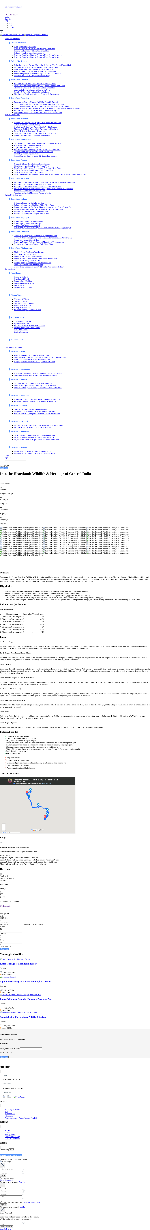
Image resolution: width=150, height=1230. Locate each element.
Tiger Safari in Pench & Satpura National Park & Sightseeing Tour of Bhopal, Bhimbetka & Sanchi (50, 174)
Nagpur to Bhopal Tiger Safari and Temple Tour (32, 164)
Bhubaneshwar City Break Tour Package (29, 252)
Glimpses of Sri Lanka (22, 321)
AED (11, 25)
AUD (11, 27)
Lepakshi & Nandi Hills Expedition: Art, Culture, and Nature (36, 440)
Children (3, 933)
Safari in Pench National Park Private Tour (30, 172)
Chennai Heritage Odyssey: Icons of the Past (30, 409)
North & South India (12, 39)
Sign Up (8, 19)
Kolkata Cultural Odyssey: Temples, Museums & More (34, 453)
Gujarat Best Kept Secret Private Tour (28, 147)
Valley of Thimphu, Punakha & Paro (27, 310)
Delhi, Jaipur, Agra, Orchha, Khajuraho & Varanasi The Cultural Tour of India (43, 65)
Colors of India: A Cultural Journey (27, 125)
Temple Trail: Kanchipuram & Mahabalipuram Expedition (35, 411)
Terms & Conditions (12, 1139)
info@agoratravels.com (13, 7)
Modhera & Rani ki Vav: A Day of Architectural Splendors (35, 375)
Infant (2, 940)
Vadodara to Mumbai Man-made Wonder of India (32, 184)
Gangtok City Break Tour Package (27, 226)
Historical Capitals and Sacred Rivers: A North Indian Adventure (38, 55)
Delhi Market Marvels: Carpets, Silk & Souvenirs (32, 360)
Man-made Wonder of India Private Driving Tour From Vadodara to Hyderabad (43, 189)
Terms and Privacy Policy (31, 1202)
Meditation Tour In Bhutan (24, 303)
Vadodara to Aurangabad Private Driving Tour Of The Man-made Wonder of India (44, 182)
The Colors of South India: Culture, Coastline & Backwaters (36, 94)
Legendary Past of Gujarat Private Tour (28, 154)
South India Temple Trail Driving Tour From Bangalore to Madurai (39, 104)
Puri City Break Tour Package (25, 254)
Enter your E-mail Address (10, 1049)
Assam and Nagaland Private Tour (26, 240)
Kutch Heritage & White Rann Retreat (18, 964)
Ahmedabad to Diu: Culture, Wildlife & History (23, 1017)
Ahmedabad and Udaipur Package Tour (28, 145)
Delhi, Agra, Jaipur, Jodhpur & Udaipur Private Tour (33, 69)
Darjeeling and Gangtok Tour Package (28, 221)
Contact (7, 1132)
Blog (6, 1112)
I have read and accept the (21, 1202)
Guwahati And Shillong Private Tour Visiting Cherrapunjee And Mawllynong (42, 238)
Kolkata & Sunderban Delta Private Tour (29, 203)
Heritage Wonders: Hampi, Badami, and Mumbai (32, 135)
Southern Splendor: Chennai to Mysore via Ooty (32, 90)
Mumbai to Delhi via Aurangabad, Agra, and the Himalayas (36, 129)
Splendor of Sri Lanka (22, 323)
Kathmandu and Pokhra (23, 281)
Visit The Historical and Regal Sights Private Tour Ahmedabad (37, 150)
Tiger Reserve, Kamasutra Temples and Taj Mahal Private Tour (37, 168)
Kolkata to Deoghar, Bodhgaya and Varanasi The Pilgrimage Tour (38, 209)
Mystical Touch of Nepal (23, 287)
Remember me (8, 1178)
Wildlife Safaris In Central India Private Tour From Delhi (35, 71)
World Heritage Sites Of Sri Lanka (27, 328)
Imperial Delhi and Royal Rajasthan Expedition (31, 51)
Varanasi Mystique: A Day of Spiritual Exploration (32, 427)
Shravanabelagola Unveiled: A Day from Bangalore (33, 383)
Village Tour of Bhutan (22, 305)
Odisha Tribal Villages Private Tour (27, 261)
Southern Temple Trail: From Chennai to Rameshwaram (35, 84)
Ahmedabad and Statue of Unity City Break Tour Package (35, 156)
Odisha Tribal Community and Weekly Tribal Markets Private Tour (39, 267)
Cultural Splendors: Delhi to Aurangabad (29, 53)
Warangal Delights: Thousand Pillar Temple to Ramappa (35, 401)
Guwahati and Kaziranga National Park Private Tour (33, 244)
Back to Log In (5, 1229)
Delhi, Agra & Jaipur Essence (25, 47)
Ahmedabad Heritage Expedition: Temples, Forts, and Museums (38, 373)
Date (2, 916)
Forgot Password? (6, 1180)
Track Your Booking (12, 1137)
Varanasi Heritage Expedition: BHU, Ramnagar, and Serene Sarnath (39, 425)
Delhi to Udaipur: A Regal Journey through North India (34, 49)
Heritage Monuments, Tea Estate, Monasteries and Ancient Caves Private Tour (43, 207)
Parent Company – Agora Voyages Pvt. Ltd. (21, 1118)
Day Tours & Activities (13, 347)
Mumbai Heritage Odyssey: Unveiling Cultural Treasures (35, 385)
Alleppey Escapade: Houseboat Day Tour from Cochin (34, 362)
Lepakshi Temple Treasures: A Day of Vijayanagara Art (34, 437)
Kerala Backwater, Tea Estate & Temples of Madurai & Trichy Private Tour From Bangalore (48, 108)
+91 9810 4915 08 (11, 15)
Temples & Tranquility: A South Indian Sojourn (31, 92)
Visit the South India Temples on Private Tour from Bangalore (37, 111)
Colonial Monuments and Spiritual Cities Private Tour (34, 205)
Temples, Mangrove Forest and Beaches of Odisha (32, 263)
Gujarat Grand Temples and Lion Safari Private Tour (33, 152)
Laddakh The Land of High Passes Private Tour (31, 76)
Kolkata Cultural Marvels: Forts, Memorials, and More (34, 451)
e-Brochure (9, 1116)
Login (7, 17)
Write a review (6, 906)
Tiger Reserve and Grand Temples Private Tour (31, 166)
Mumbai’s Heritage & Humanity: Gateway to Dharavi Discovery (38, 388)
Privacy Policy (10, 1135)
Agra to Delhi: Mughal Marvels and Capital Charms (25, 981)
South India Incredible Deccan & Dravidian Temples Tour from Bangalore (41, 106)
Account (8, 1130)
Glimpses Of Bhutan (21, 299)
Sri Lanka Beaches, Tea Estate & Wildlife (29, 326)
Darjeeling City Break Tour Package (27, 224)
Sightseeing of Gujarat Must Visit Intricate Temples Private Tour (37, 143)
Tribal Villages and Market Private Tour (28, 265)
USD (7, 21)
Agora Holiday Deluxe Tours (11, 1155)
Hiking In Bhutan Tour (22, 308)
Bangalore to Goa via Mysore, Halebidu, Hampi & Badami (36, 102)
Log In (22, 1207)
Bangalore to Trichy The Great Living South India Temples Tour (38, 113)
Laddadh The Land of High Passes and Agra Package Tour (36, 67)
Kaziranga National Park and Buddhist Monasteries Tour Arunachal (39, 242)
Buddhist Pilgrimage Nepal (24, 283)
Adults (2, 927)
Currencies (4, 1149)
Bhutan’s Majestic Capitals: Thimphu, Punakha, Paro (26, 999)
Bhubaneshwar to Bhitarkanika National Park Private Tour (35, 258)
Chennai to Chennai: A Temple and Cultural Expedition (34, 88)
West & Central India (12, 115)
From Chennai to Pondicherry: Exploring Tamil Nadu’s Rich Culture (39, 86)
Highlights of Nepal (21, 279)
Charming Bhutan (20, 301)
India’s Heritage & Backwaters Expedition (29, 131)
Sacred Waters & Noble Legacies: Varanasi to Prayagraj (34, 435)
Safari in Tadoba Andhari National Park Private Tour (33, 170)
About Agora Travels (12, 1110)
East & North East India (13, 195)
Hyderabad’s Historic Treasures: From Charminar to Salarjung (37, 399)
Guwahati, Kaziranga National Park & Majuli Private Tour (35, 236)
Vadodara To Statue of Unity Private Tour (29, 191)
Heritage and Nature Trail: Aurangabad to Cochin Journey (35, 127)
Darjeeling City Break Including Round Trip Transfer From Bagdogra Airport (42, 228)
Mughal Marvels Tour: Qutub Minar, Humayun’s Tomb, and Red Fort (40, 357)
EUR (11, 23)
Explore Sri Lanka (21, 332)
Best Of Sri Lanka (21, 330)
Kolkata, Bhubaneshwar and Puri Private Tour (31, 211)
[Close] (2, 1164)
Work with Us (10, 1114)
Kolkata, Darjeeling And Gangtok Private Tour (31, 213)
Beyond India (10, 269)
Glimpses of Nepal (21, 277)
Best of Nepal (19, 285)
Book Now (4, 468)
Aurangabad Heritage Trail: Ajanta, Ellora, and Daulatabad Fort (37, 123)
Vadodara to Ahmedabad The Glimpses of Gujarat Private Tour (37, 187)
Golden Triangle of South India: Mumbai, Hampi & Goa (35, 133)
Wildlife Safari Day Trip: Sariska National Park (31, 355)
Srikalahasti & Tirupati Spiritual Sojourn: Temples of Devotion (37, 414)
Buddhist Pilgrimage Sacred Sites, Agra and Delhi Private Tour (37, 74)
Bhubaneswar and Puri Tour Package (28, 256)
